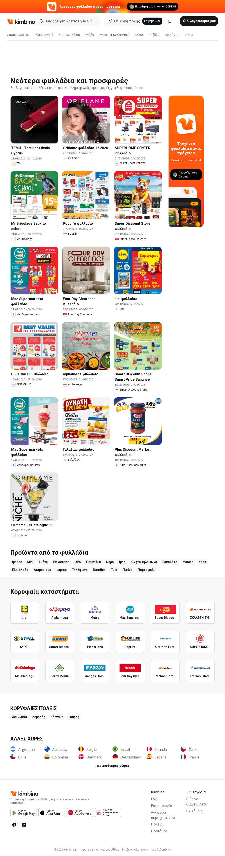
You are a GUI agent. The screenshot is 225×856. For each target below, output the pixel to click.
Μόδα (89, 35)
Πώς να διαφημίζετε (196, 801)
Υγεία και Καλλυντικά (114, 35)
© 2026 (66, 849)
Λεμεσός (38, 717)
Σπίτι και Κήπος (69, 35)
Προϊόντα (171, 35)
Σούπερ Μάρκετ (18, 35)
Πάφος (74, 717)
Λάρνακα (57, 717)
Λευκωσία (19, 717)
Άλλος (139, 35)
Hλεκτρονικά (44, 35)
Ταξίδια (154, 35)
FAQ (154, 798)
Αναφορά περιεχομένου (163, 815)
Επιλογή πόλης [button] (127, 21)
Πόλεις (188, 35)
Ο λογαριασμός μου (201, 21)
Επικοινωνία (161, 805)
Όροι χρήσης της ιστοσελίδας (100, 849)
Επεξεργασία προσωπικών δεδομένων (146, 849)
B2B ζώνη (194, 811)
